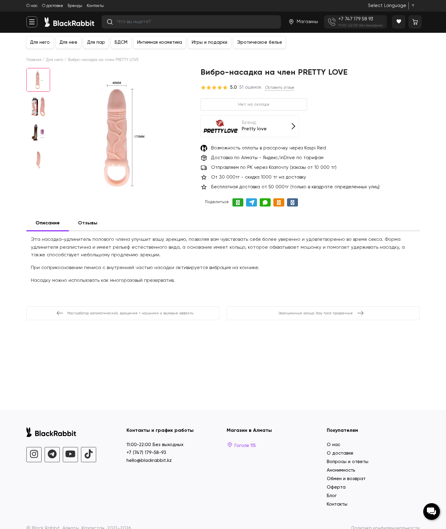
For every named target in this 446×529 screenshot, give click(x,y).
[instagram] (34, 454)
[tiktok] (88, 454)
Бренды (75, 6)
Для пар (96, 42)
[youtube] (70, 454)
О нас (32, 6)
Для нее (68, 42)
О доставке (52, 6)
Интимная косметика (159, 42)
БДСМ (121, 42)
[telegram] (52, 454)
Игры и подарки (209, 42)
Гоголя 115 (244, 445)
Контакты (95, 6)
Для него (40, 42)
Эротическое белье (259, 42)
